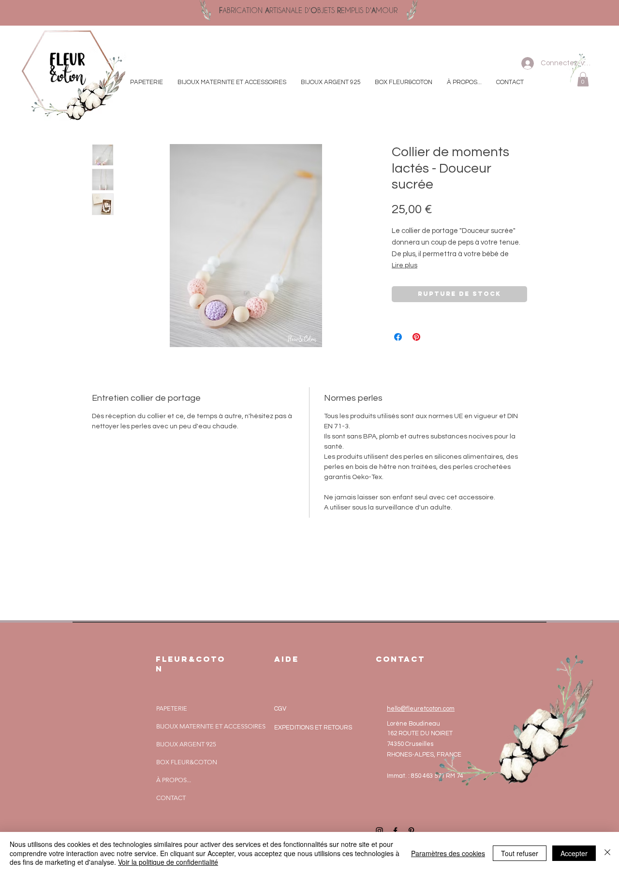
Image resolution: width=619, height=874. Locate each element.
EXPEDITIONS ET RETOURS (313, 727)
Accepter (574, 853)
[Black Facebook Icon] (395, 830)
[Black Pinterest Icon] (411, 830)
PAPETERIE (171, 708)
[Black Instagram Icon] (379, 830)
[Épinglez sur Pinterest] (416, 337)
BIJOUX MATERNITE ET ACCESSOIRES (210, 726)
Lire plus (404, 265)
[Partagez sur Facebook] (398, 337)
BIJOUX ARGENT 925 (186, 744)
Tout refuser (519, 853)
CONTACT (171, 797)
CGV (280, 708)
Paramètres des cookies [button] (448, 853)
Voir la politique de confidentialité (168, 862)
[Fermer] (607, 853)
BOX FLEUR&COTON (186, 762)
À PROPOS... (173, 780)
